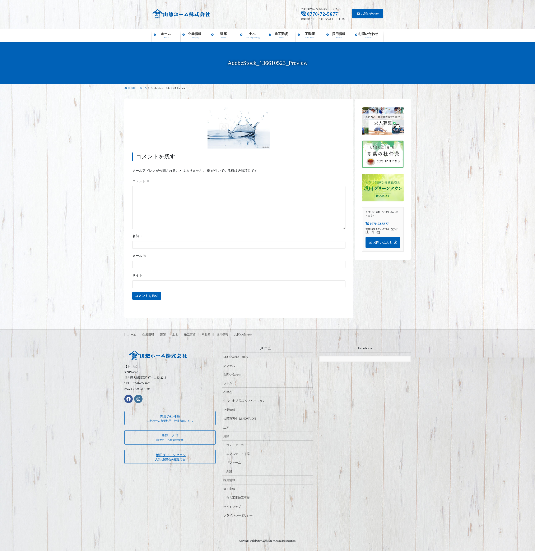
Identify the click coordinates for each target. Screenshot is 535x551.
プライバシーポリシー (238, 515)
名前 (137, 236)
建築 (163, 334)
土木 (175, 334)
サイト (137, 275)
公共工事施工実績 (238, 497)
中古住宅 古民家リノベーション (244, 400)
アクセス (229, 365)
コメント (141, 181)
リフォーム (233, 462)
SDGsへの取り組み (235, 357)
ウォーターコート (238, 445)
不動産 (206, 334)
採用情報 (222, 334)
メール (139, 256)
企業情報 (148, 334)
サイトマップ (232, 506)
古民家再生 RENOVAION (239, 418)
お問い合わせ (370, 13)
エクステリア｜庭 (238, 453)
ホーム (131, 334)
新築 (229, 471)
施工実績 (190, 334)
